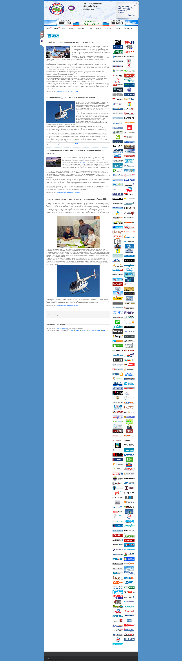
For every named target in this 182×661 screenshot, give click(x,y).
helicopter (99, 28)
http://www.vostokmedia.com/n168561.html (68, 305)
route (48, 28)
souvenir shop (128, 28)
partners (71, 28)
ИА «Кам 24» (83, 162)
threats (118, 28)
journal (56, 28)
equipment (109, 28)
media (63, 28)
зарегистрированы (62, 328)
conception (81, 28)
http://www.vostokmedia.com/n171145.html (68, 192)
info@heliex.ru (88, 9)
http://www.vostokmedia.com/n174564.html (68, 144)
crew (90, 28)
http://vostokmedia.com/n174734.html (67, 91)
